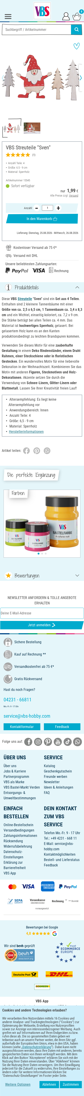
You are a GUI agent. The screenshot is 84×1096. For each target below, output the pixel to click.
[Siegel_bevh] (19, 955)
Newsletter (52, 782)
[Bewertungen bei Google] (42, 931)
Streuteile (25, 299)
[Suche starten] (76, 29)
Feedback (62, 727)
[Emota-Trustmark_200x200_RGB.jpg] (67, 952)
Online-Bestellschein (18, 825)
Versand (73, 195)
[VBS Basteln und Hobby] (42, 11)
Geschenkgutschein (58, 771)
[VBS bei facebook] (28, 742)
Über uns (10, 766)
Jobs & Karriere (15, 771)
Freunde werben (55, 776)
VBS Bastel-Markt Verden (22, 787)
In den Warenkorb (39, 219)
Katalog (49, 766)
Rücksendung (13, 841)
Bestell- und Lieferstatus (62, 860)
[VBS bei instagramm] (38, 742)
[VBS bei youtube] (57, 742)
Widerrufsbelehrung (18, 846)
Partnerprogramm (16, 776)
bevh (20, 946)
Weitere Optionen (17, 1084)
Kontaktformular (22, 727)
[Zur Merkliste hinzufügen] (76, 46)
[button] (7, 77)
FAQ (47, 793)
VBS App (10, 873)
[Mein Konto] (66, 16)
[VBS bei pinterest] (47, 742)
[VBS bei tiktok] (67, 742)
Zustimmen (71, 1084)
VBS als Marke (14, 782)
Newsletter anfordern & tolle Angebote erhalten (42, 600)
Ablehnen (49, 1084)
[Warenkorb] (76, 16)
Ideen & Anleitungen (58, 787)
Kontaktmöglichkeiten (59, 854)
